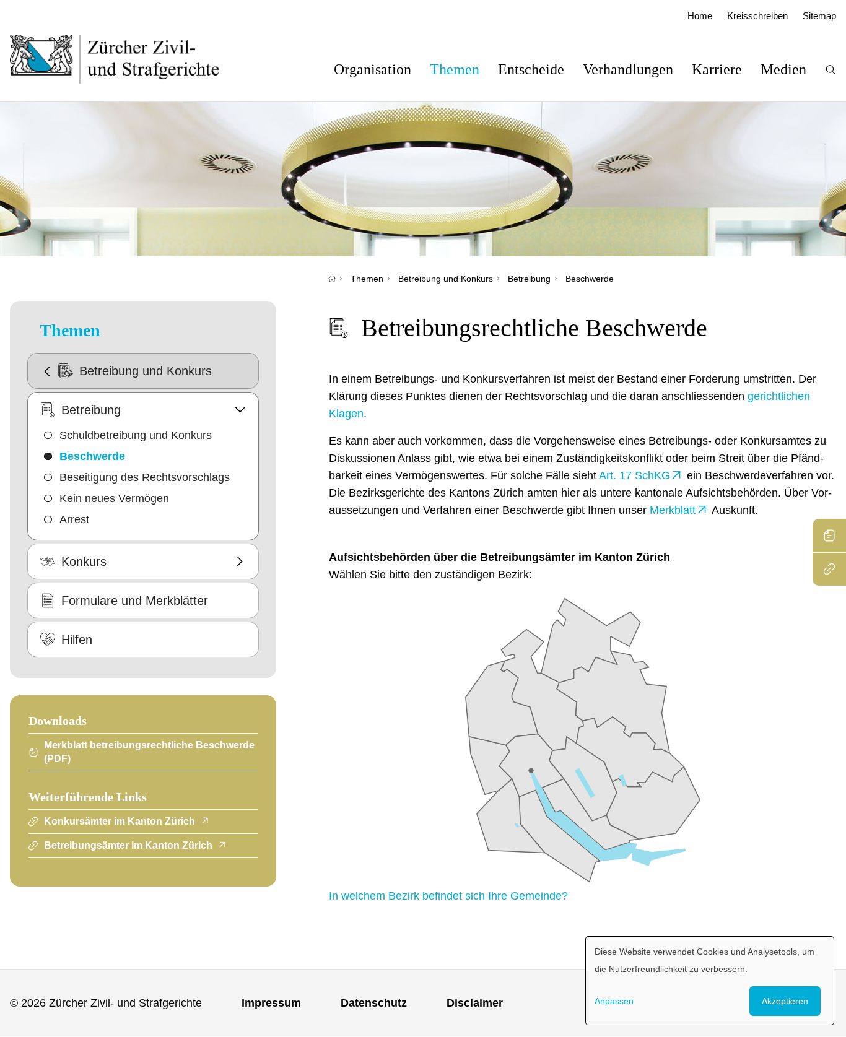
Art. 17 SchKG (634, 475)
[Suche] (830, 70)
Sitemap (819, 16)
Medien (783, 69)
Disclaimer (475, 1003)
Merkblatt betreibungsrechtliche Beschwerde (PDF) (149, 752)
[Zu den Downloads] (829, 535)
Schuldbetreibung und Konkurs (135, 435)
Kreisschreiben (757, 16)
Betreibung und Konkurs (445, 279)
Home (699, 16)
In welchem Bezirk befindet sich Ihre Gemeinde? (448, 896)
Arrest (74, 519)
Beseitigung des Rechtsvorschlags (144, 477)
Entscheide (531, 69)
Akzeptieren (785, 1001)
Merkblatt (673, 510)
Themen (454, 69)
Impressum (271, 1003)
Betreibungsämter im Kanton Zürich (128, 845)
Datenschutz (374, 1003)
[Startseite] (332, 278)
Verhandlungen (628, 69)
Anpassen (614, 1001)
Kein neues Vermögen (114, 498)
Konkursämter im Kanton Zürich (119, 821)
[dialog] (710, 981)
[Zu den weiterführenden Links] (829, 569)
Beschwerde (589, 279)
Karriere (717, 69)
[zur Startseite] (127, 59)
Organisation (372, 69)
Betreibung (529, 279)
